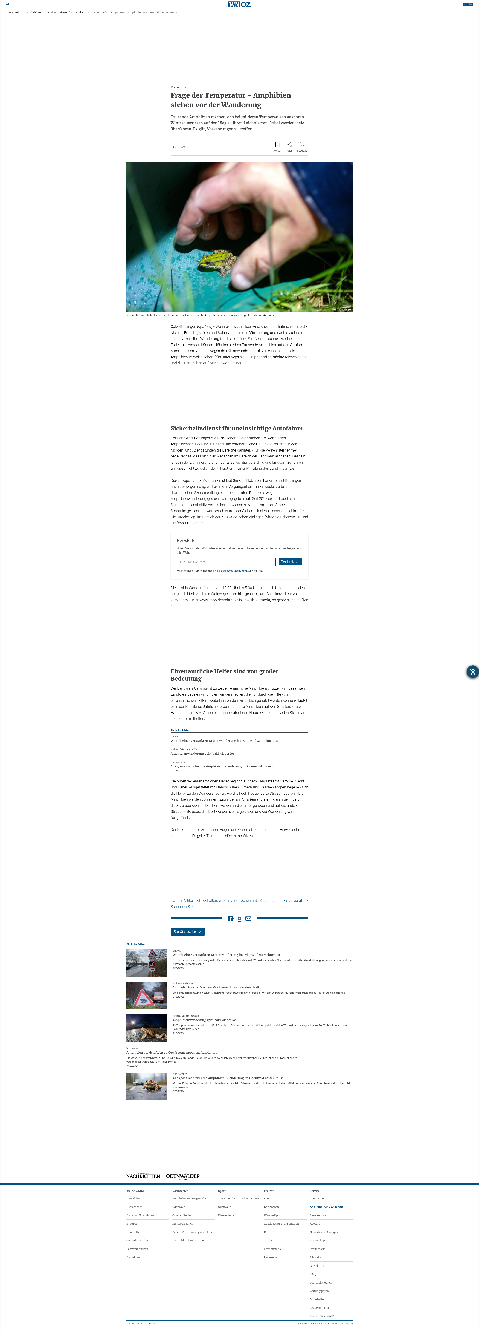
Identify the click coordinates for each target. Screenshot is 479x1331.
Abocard (315, 1223)
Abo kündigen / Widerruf (326, 1207)
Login (468, 4)
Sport (222, 1191)
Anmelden (133, 1198)
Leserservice (318, 1215)
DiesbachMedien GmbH (142, 1323)
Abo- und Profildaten (140, 1215)
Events (268, 1198)
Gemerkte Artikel (137, 1240)
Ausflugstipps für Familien (281, 1223)
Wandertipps (272, 1215)
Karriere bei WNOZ (322, 1316)
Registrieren (134, 1207)
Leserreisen (271, 1257)
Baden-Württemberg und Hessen (193, 1232)
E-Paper (131, 1223)
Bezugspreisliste (320, 1308)
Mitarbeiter (317, 1299)
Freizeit (269, 1191)
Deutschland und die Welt (189, 1240)
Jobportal (316, 1257)
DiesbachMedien (321, 1282)
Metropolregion (182, 1223)
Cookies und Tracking (342, 1323)
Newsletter (133, 1232)
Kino (267, 1232)
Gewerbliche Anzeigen (324, 1232)
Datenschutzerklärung (234, 570)
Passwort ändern (137, 1249)
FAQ (312, 1274)
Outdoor (269, 1240)
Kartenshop (271, 1207)
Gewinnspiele (273, 1249)
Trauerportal (318, 1249)
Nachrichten (180, 1191)
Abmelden (133, 1257)
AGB (327, 1323)
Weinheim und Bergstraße (189, 1198)
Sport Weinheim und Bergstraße (238, 1198)
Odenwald (178, 1207)
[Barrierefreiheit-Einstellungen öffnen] (473, 672)
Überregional (226, 1215)
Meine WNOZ (135, 1191)
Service (315, 1191)
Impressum (304, 1323)
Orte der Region (182, 1215)
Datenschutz (317, 1323)
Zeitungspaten (319, 1291)
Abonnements (319, 1198)
